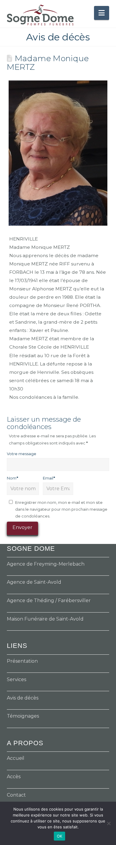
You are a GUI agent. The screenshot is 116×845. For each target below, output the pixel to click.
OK (59, 836)
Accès (14, 776)
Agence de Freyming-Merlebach (45, 564)
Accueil (15, 758)
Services (16, 679)
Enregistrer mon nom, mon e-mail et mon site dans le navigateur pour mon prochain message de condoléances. (61, 509)
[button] (101, 13)
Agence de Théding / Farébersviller (49, 600)
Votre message (21, 453)
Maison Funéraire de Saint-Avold (45, 619)
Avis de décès (22, 698)
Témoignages (23, 716)
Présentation (22, 661)
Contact (16, 795)
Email (49, 478)
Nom (12, 478)
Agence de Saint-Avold (34, 582)
